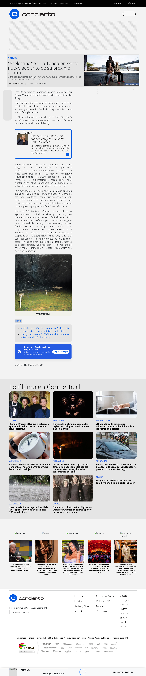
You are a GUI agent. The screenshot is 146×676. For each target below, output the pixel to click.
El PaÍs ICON (77, 654)
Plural (67, 654)
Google (123, 595)
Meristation (107, 654)
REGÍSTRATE (130, 3)
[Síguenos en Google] (94, 14)
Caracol (114, 644)
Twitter (123, 608)
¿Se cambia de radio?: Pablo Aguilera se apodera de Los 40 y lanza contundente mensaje (20, 567)
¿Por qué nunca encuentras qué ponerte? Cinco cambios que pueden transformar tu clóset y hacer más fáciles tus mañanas (125, 569)
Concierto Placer (105, 596)
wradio (69, 647)
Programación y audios (123, 672)
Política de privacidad (37, 638)
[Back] (70, 672)
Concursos (52, 3)
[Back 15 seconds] (76, 672)
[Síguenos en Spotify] (113, 14)
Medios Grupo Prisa (26, 651)
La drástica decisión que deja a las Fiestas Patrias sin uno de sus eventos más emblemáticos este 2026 (99, 568)
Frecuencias (78, 3)
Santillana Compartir (80, 644)
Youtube (124, 613)
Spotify (123, 617)
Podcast (100, 606)
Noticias (41, 3)
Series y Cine (81, 606)
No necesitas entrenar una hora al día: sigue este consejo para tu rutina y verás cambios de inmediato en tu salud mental (46, 569)
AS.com (98, 644)
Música (19, 321)
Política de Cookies (55, 638)
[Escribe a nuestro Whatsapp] (121, 14)
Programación (22, 3)
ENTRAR (117, 3)
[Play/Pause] (82, 672)
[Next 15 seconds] (88, 672)
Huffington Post (50, 647)
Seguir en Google (61, 351)
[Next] (95, 672)
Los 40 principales (58, 644)
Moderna (57, 654)
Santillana (68, 644)
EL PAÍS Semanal (92, 647)
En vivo (12, 3)
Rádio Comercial (117, 654)
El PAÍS (47, 644)
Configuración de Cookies (75, 638)
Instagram (124, 600)
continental (86, 647)
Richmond (45, 654)
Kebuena (114, 647)
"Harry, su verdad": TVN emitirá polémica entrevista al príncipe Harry (45, 336)
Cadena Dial (106, 647)
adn (106, 644)
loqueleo (96, 654)
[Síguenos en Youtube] (109, 14)
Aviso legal (21, 638)
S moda (87, 654)
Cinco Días (78, 647)
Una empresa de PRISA (26, 646)
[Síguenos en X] (105, 14)
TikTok (122, 621)
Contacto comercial (21, 612)
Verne (99, 647)
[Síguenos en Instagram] (98, 14)
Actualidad (80, 611)
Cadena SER (91, 644)
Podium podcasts (45, 650)
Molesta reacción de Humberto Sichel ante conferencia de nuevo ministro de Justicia (45, 330)
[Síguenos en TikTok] (117, 14)
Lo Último (33, 3)
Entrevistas (64, 3)
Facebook (124, 604)
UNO (63, 647)
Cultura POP (103, 601)
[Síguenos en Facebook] (102, 14)
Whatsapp (124, 626)
